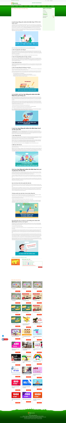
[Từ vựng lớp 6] (16, 284)
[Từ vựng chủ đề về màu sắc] (37, 357)
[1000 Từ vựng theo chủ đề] (37, 382)
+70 (27, 264)
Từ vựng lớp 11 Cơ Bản (36, 300)
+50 (27, 263)
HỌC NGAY (17, 291)
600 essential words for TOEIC (27, 374)
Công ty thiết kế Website (16, 0)
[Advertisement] (27, 15)
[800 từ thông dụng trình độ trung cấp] (16, 382)
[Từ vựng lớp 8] (37, 284)
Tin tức (46, 0)
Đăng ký (48, 0)
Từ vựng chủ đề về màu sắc (37, 361)
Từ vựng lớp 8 (35, 288)
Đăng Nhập (51, 0)
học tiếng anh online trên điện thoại (25, 22)
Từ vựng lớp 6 (14, 288)
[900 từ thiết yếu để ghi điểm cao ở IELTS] (27, 382)
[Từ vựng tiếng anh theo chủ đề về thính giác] (16, 357)
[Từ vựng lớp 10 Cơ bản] (27, 296)
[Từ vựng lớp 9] (16, 296)
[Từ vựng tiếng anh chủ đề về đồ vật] (37, 344)
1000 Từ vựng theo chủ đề (36, 386)
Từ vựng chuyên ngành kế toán (16, 374)
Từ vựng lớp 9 (14, 300)
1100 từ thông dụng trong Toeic (27, 399)
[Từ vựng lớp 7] (27, 284)
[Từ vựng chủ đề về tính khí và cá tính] (27, 357)
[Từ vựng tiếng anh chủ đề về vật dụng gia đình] (27, 344)
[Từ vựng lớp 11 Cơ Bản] (37, 296)
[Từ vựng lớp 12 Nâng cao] (16, 319)
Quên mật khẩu (45, 12)
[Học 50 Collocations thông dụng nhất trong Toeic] (27, 319)
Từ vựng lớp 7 (24, 288)
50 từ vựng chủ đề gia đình (15, 336)
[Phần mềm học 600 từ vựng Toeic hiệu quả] (16, 344)
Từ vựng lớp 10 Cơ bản (26, 300)
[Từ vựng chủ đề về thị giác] (37, 319)
